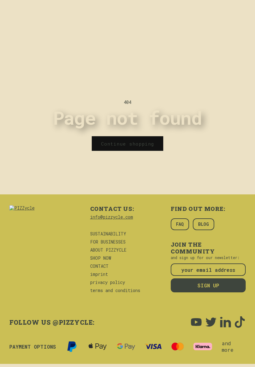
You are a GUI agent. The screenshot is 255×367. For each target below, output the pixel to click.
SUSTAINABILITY (108, 234)
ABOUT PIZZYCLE (108, 250)
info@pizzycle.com (111, 217)
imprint (99, 274)
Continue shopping (127, 144)
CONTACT (99, 266)
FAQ (180, 224)
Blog (203, 224)
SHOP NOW (100, 258)
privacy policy (107, 282)
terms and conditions (115, 290)
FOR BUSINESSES (108, 242)
